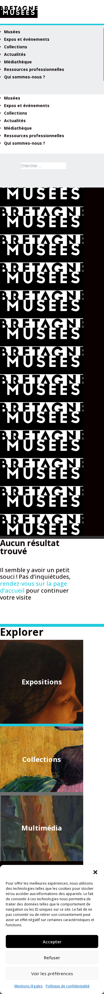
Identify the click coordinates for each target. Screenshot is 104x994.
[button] (95, 872)
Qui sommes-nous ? (24, 77)
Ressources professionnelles (34, 69)
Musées (12, 31)
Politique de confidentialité (68, 986)
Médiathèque (18, 62)
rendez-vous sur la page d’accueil (33, 587)
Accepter (52, 942)
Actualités (15, 54)
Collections (15, 46)
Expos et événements (26, 39)
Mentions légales (28, 986)
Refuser (52, 957)
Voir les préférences (52, 973)
